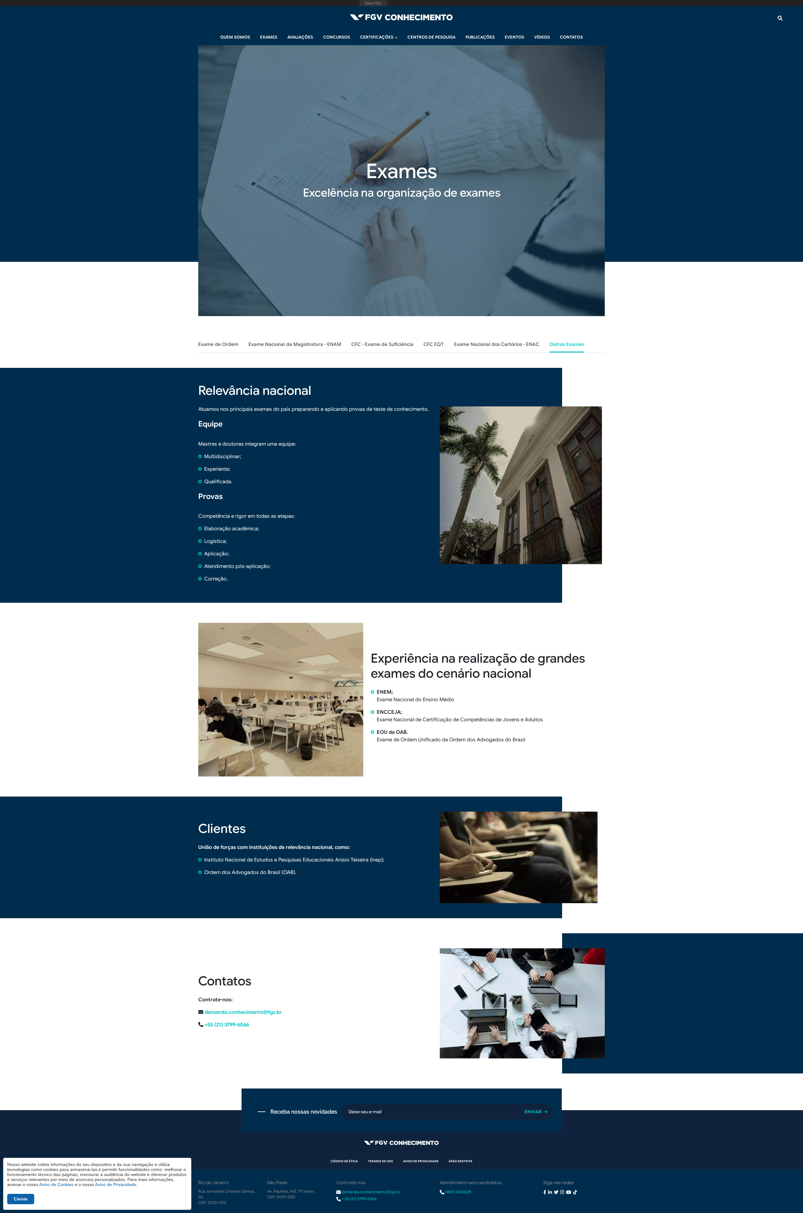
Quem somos (235, 37)
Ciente (21, 1198)
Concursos (336, 37)
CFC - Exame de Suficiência (382, 344)
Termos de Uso (380, 1161)
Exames (268, 37)
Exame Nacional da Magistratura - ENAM (294, 344)
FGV (373, 3)
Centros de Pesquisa (431, 37)
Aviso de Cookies (56, 1184)
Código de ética (344, 1161)
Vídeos (542, 37)
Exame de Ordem (218, 344)
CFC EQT (433, 344)
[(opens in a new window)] (544, 1191)
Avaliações (300, 37)
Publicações (480, 37)
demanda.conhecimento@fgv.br (243, 1012)
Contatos (571, 37)
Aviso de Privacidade (421, 1161)
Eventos (514, 37)
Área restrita (460, 1161)
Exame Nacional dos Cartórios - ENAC (496, 344)
